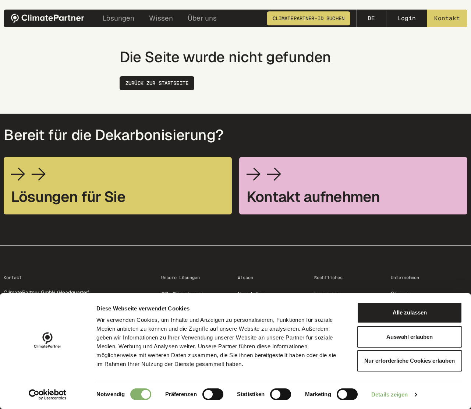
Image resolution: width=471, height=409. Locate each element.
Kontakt (447, 18)
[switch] (212, 394)
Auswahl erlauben (409, 337)
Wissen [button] (161, 18)
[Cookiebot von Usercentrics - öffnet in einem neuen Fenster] (47, 394)
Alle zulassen (410, 312)
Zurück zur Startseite (156, 83)
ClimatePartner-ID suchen (308, 18)
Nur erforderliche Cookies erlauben (409, 361)
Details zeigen (389, 394)
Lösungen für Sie (68, 196)
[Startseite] (50, 18)
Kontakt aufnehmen (313, 196)
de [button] (371, 18)
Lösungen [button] (118, 18)
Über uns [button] (202, 18)
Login (406, 18)
